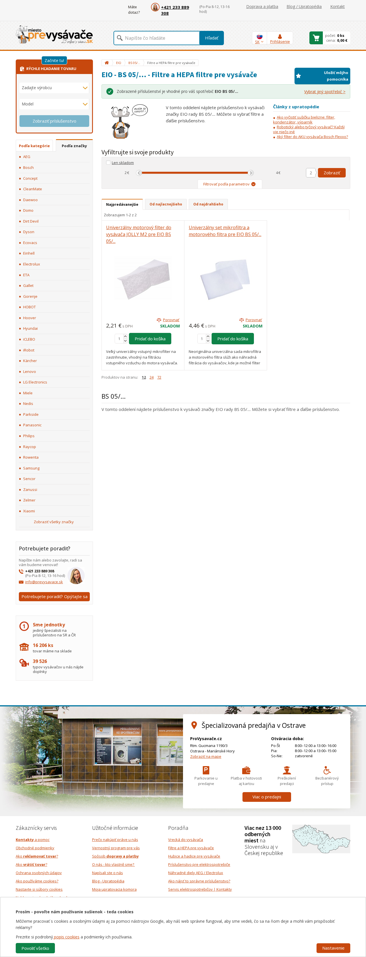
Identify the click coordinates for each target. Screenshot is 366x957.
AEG (26, 156)
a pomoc (32, 839)
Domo (28, 210)
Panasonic (32, 424)
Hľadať (211, 38)
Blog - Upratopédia (108, 881)
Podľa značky (74, 145)
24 (152, 377)
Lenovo (29, 371)
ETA (26, 274)
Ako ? (37, 856)
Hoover (29, 317)
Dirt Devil (31, 221)
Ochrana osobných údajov (39, 872)
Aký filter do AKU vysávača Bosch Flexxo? (312, 136)
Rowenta (31, 457)
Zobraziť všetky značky (54, 521)
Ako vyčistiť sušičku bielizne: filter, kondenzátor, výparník (304, 120)
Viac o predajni (266, 797)
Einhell (29, 253)
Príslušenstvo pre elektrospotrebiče (199, 864)
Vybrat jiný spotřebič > (324, 91)
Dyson (28, 231)
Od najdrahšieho (208, 204)
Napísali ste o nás (107, 872)
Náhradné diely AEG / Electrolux (195, 872)
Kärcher (30, 360)
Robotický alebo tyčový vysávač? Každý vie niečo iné (309, 129)
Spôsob (115, 856)
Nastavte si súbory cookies (39, 889)
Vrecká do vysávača (185, 839)
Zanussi (30, 489)
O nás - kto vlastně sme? (113, 864)
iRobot (28, 350)
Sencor (29, 478)
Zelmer (29, 500)
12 (144, 377)
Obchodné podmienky (35, 847)
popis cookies (66, 937)
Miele (28, 392)
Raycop (29, 446)
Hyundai (30, 328)
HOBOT (29, 306)
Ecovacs (30, 242)
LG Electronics (35, 382)
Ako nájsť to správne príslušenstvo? (199, 881)
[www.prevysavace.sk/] (54, 34)
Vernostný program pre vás (116, 847)
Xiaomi (29, 511)
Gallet (28, 285)
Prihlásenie (280, 41)
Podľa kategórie (34, 145)
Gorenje (30, 296)
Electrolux (31, 264)
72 (159, 377)
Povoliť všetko (35, 948)
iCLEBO (29, 339)
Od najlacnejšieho (166, 204)
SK (257, 41)
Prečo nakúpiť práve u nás (115, 839)
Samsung (31, 468)
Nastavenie (333, 948)
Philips (29, 435)
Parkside (31, 414)
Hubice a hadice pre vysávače (194, 856)
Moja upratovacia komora (114, 889)
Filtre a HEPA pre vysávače (191, 847)
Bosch (28, 167)
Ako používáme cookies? (37, 881)
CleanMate (32, 188)
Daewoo (30, 199)
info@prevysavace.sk (44, 581)
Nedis (28, 403)
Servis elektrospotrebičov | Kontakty (200, 889)
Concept (30, 178)
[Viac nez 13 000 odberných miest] (321, 838)
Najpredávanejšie (122, 204)
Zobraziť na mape (205, 756)
